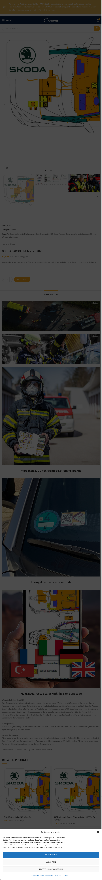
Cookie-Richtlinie (37, 875)
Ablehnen (51, 862)
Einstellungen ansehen (51, 869)
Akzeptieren (51, 854)
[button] (98, 832)
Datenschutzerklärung (53, 875)
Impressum (67, 875)
